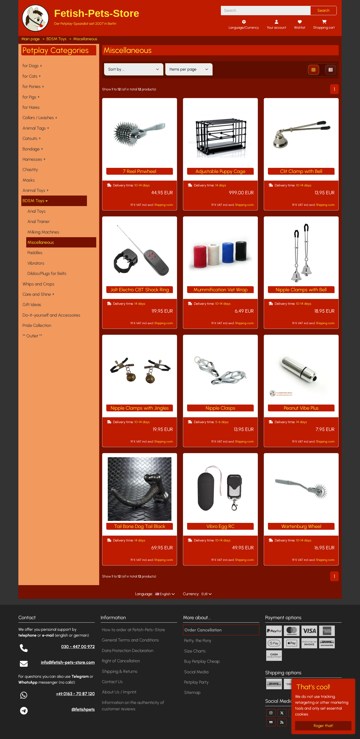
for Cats (30, 76)
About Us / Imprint (119, 691)
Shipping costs (163, 205)
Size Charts (195, 650)
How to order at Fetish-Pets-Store (133, 629)
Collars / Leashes (38, 117)
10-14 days (142, 185)
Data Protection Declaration (127, 650)
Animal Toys (34, 190)
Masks (29, 180)
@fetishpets (83, 709)
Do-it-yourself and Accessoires (51, 315)
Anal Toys (36, 211)
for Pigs (29, 96)
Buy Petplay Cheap (202, 661)
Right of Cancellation (121, 660)
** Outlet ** (32, 335)
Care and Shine (37, 294)
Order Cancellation (203, 629)
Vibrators (35, 263)
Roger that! (323, 725)
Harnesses (32, 159)
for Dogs (31, 65)
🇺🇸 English (162, 594)
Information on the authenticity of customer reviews (133, 705)
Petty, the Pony (197, 640)
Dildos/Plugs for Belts (46, 273)
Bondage (31, 148)
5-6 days (221, 422)
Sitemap (192, 692)
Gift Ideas (32, 304)
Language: (144, 593)
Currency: (191, 593)
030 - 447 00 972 (78, 646)
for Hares (31, 107)
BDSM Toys (33, 200)
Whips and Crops (38, 283)
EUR (204, 594)
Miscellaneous (40, 242)
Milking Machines (43, 231)
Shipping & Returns (119, 671)
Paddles (34, 252)
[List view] (330, 70)
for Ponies (32, 86)
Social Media (196, 671)
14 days (220, 185)
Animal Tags (34, 128)
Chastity (30, 169)
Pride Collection (37, 325)
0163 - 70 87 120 (75, 693)
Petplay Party (196, 682)
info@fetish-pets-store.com (68, 662)
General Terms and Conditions (130, 639)
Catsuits (30, 138)
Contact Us (112, 681)
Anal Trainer (38, 221)
